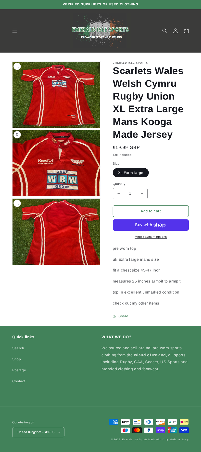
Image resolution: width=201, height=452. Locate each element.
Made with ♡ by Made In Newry (168, 439)
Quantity (119, 184)
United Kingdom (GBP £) (36, 432)
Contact (18, 381)
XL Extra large (130, 173)
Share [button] (123, 316)
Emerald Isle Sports (134, 439)
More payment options (151, 236)
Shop (16, 359)
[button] (14, 30)
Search (18, 348)
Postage (19, 370)
